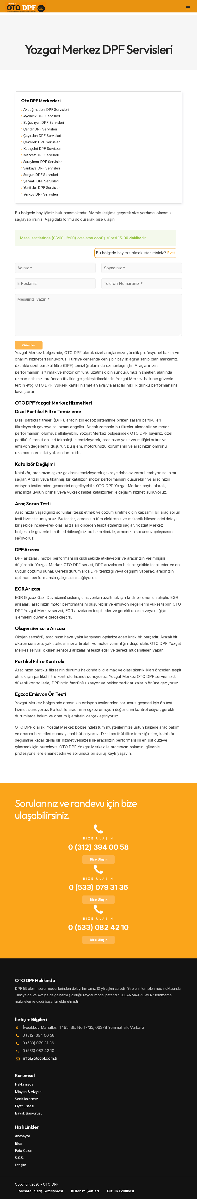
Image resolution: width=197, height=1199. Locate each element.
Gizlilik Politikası (120, 1191)
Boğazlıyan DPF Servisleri (43, 122)
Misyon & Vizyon (28, 1091)
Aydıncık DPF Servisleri (41, 116)
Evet (171, 252)
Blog (18, 1143)
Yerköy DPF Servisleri (40, 194)
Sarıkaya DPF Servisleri (41, 168)
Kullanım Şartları (85, 1191)
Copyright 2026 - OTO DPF (36, 1184)
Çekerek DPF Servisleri (41, 142)
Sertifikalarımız (26, 1099)
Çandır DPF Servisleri (39, 129)
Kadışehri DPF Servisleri (41, 148)
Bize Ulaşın (99, 859)
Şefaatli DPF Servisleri (40, 181)
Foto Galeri (23, 1150)
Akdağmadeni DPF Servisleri (45, 109)
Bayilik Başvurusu (29, 1113)
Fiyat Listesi (24, 1106)
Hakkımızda (24, 1084)
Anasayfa (22, 1136)
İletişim (20, 1165)
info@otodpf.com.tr (40, 1058)
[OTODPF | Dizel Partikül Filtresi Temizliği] (25, 7)
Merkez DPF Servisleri (40, 155)
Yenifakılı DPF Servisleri (41, 187)
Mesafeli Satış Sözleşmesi (40, 1191)
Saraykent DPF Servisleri (42, 161)
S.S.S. (19, 1157)
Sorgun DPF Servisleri (40, 174)
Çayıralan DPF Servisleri (41, 135)
